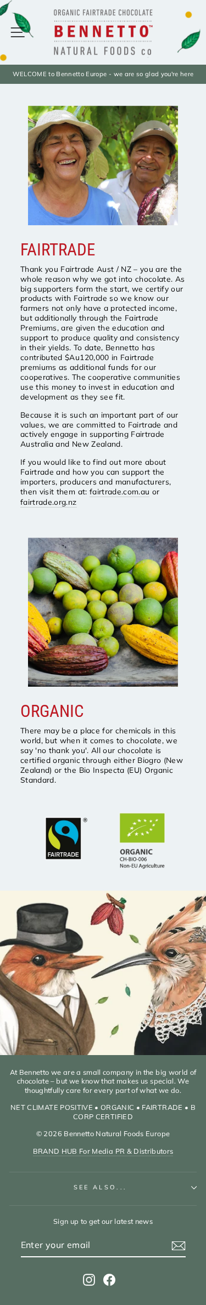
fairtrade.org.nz (48, 501)
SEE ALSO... (100, 1187)
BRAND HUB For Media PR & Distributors (103, 1151)
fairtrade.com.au (120, 491)
